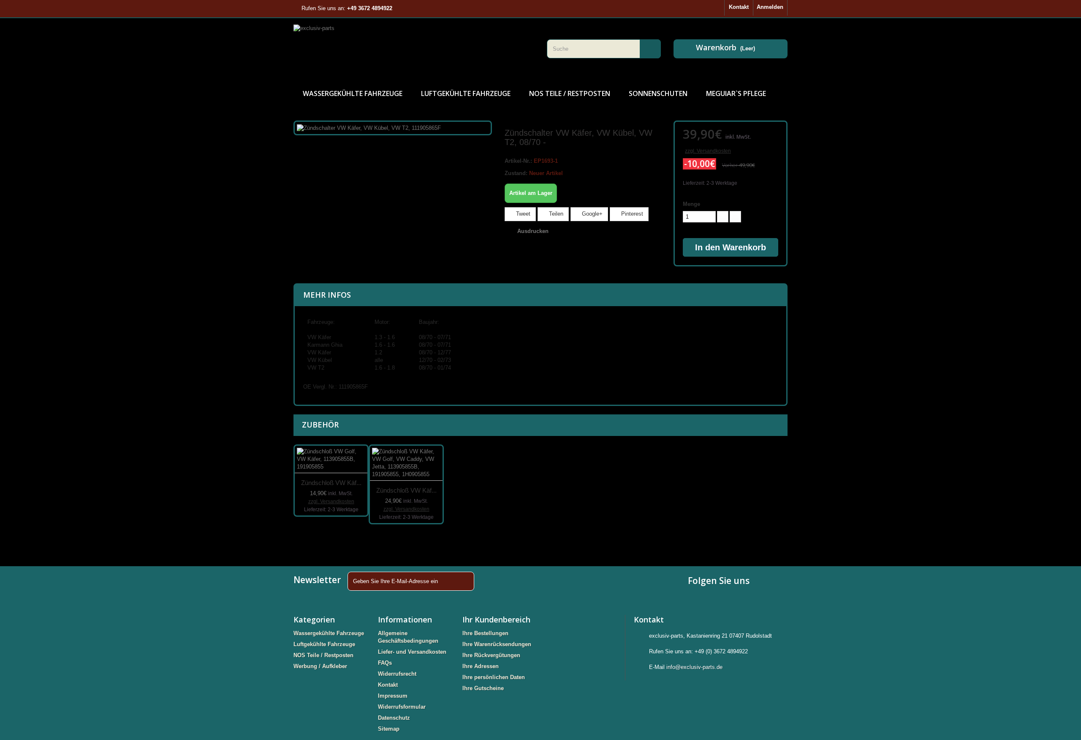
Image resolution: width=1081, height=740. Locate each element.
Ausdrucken (533, 231)
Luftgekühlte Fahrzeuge (466, 93)
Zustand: (516, 173)
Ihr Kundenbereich (496, 619)
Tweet (522, 214)
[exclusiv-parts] (413, 49)
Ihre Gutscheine (483, 688)
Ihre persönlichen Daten (493, 677)
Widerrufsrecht (397, 674)
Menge (691, 204)
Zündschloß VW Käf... (331, 482)
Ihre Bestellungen (485, 633)
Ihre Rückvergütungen (491, 655)
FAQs (385, 663)
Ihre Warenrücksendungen (496, 644)
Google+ (591, 214)
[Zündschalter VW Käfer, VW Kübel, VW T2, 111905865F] (369, 127)
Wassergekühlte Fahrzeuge (352, 93)
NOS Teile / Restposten (569, 93)
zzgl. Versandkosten (708, 151)
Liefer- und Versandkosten (412, 652)
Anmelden (770, 7)
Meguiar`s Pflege (736, 93)
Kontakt (739, 7)
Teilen (555, 214)
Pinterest (631, 214)
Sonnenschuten (658, 93)
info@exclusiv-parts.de (694, 667)
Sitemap (388, 729)
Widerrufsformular (402, 707)
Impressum (392, 696)
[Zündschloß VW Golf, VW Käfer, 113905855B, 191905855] (331, 459)
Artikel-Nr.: (518, 161)
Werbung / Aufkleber (320, 666)
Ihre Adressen (480, 666)
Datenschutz (394, 718)
